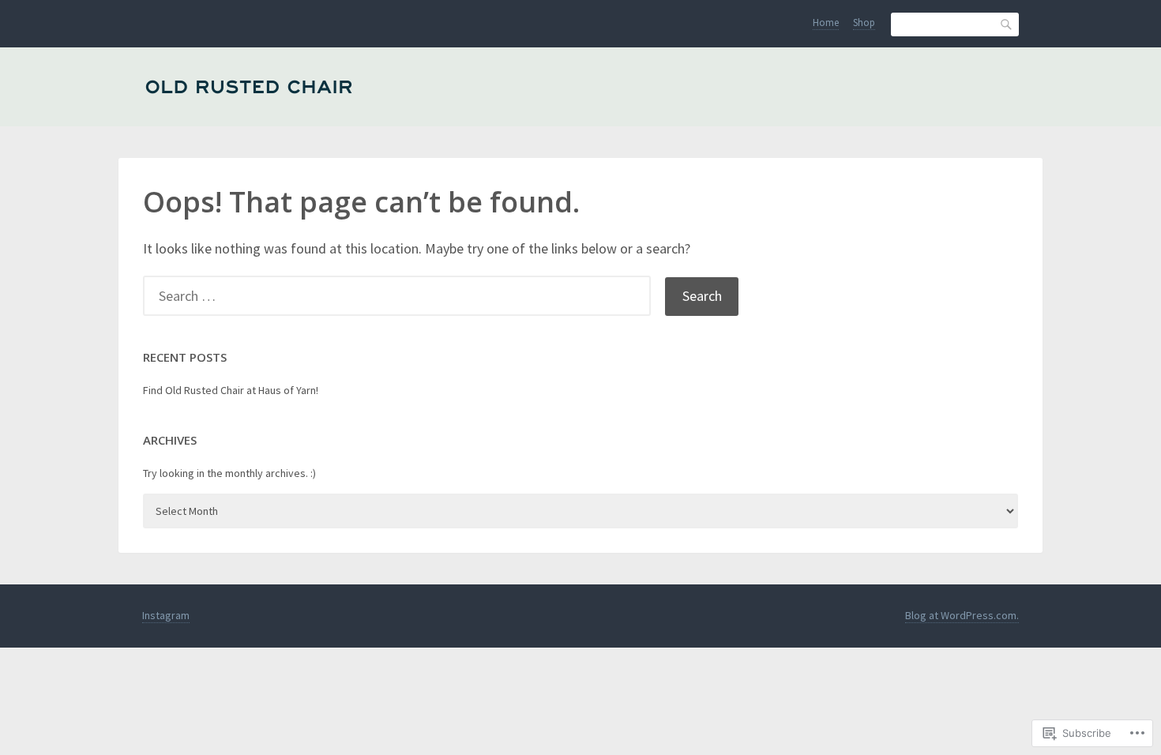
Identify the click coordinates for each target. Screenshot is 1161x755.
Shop (864, 22)
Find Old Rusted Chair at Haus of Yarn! (230, 390)
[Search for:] (404, 296)
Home (826, 22)
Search (1007, 24)
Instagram (166, 615)
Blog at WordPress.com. (962, 615)
